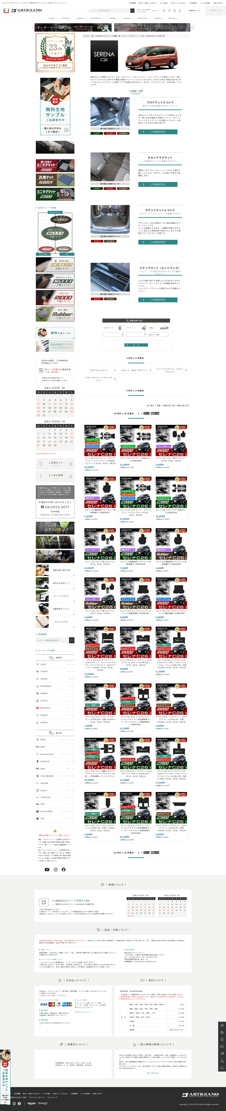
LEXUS (51, 18)
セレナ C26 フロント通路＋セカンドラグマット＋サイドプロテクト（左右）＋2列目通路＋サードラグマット (100, 773)
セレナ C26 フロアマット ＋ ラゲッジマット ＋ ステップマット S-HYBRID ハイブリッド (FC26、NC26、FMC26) (100, 460)
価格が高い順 (182, 405)
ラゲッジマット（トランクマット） (98, 379)
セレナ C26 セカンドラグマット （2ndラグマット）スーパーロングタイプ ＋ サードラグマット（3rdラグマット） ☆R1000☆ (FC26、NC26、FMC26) (100, 665)
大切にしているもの (178, 3)
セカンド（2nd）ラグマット (134, 370)
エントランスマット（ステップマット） (170, 370)
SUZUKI (127, 18)
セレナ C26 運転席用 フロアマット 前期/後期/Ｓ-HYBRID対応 (100, 511)
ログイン (155, 11)
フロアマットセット (98, 370)
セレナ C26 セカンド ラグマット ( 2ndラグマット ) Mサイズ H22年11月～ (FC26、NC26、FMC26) (135, 662)
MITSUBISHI (96, 18)
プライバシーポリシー (37, 1097)
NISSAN (79, 18)
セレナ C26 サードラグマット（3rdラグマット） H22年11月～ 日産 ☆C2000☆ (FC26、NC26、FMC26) (171, 828)
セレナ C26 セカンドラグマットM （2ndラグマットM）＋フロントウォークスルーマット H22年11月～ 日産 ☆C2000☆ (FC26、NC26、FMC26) (171, 775)
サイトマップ (52, 1097)
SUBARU (112, 18)
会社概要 (132, 3)
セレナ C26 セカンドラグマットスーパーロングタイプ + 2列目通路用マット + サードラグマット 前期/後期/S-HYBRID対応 (136, 720)
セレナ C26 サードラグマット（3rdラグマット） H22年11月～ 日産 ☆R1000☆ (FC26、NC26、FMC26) (171, 719)
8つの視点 (164, 3)
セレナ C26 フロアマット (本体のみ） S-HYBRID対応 (135, 459)
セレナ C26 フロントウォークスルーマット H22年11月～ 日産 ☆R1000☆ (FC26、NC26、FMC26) (100, 719)
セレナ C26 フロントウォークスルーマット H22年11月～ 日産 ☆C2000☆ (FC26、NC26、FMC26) (100, 828)
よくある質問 (205, 3)
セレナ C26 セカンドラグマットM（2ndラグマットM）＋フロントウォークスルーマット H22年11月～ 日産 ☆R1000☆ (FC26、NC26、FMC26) (171, 664)
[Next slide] (192, 27)
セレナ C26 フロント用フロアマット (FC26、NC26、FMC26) (171, 459)
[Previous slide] (34, 27)
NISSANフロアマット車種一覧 (108, 36)
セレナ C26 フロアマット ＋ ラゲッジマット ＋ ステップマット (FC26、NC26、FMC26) (135, 512)
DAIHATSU (142, 18)
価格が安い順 (168, 405)
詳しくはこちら (153, 1073)
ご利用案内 (193, 3)
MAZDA (157, 18)
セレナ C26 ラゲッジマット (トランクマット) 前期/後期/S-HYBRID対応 (135, 612)
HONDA (171, 18)
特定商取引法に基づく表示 (17, 1097)
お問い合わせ (218, 3)
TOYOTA (65, 18)
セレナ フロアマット (130, 36)
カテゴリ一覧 (88, 36)
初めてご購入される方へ (148, 3)
